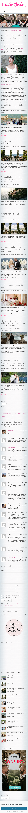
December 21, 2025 (8, 221)
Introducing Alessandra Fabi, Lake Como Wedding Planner (13, 38)
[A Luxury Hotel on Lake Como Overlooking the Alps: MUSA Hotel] (3, 703)
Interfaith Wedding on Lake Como (13, 675)
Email (16, 588)
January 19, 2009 (9, 44)
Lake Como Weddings (5, 30)
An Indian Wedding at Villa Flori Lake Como (15, 738)
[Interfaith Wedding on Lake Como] (3, 677)
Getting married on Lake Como (13, 694)
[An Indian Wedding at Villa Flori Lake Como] (3, 740)
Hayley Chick (11, 557)
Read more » (3, 135)
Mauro (4, 44)
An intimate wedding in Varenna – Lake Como (15, 726)
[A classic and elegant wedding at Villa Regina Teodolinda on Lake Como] (3, 734)
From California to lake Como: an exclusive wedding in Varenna (7, 415)
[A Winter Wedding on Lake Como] (3, 709)
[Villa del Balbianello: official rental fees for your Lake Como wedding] (3, 690)
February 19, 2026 (7, 186)
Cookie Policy (8, 811)
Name (16, 585)
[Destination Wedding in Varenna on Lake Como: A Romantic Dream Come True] (3, 722)
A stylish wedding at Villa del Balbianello (14, 682)
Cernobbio (3, 84)
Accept (14, 808)
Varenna (8, 84)
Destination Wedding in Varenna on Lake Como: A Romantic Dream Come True (13, 363)
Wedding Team (20, 110)
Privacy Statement (15, 811)
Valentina (10, 430)
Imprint (21, 811)
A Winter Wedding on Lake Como (13, 707)
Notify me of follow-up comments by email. (11, 595)
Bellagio (21, 82)
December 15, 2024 (8, 330)
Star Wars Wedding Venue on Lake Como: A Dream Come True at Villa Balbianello (13, 323)
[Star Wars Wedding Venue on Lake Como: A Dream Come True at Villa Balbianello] (3, 715)
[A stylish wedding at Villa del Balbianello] (3, 684)
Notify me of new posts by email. (9, 597)
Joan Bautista (11, 447)
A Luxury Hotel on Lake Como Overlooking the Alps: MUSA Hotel (13, 249)
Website (16, 592)
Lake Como (3, 74)
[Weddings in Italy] (14, 628)
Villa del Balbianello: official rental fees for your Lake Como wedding (12, 179)
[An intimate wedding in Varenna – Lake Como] (3, 728)
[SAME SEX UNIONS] (14, 770)
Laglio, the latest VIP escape (20, 413)
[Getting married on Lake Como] (3, 696)
